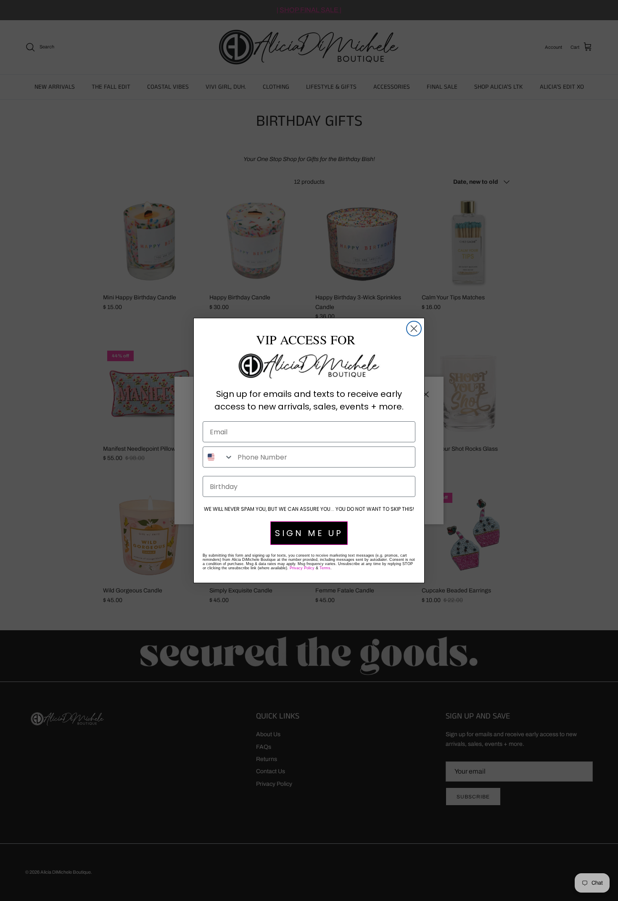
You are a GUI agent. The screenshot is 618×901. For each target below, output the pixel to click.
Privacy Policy (302, 568)
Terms (325, 568)
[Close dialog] (414, 328)
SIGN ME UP (309, 533)
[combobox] (218, 457)
